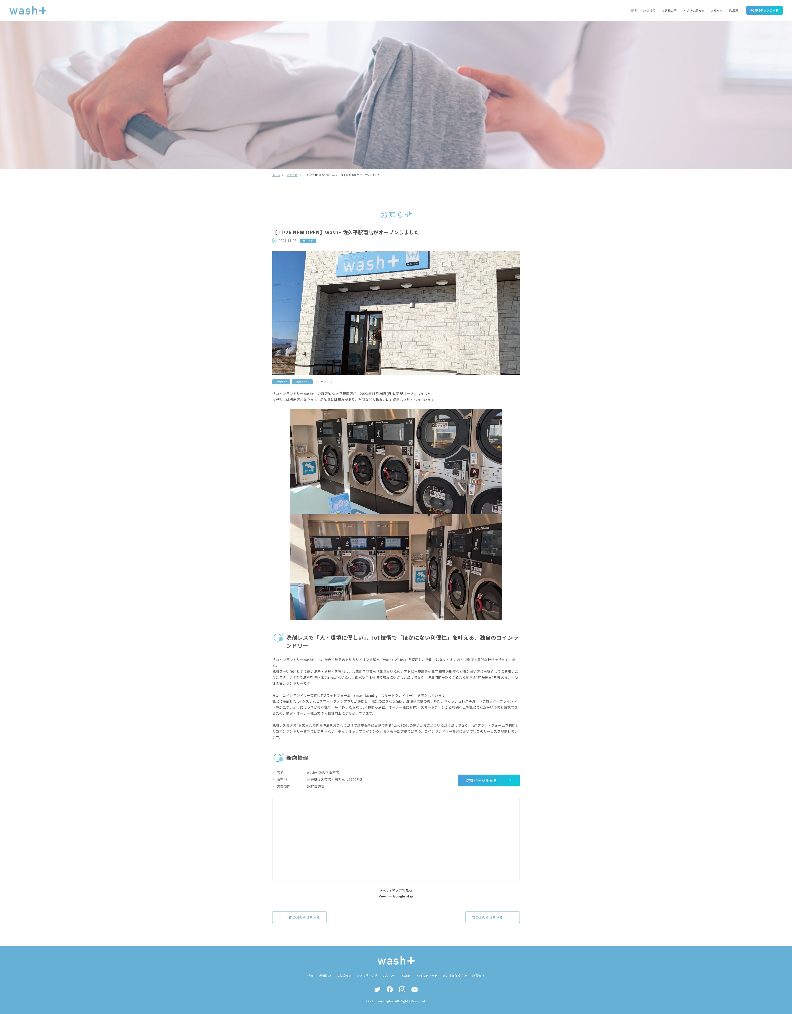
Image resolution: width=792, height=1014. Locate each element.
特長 (634, 10)
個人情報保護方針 (455, 976)
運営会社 (478, 976)
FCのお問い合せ (426, 976)
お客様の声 (669, 10)
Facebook (302, 382)
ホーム (276, 175)
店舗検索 (649, 10)
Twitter (281, 382)
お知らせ (717, 10)
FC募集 (734, 10)
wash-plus (385, 1001)
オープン (308, 241)
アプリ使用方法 (694, 10)
